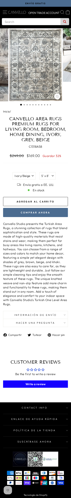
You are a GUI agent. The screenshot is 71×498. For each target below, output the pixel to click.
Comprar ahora (35, 212)
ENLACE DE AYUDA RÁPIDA (34, 418)
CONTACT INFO (35, 407)
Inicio (6, 111)
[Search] (64, 21)
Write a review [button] (35, 384)
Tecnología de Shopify (36, 494)
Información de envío (35, 314)
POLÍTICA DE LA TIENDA (34, 430)
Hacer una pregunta (35, 322)
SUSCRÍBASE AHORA (34, 441)
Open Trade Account (44, 13)
